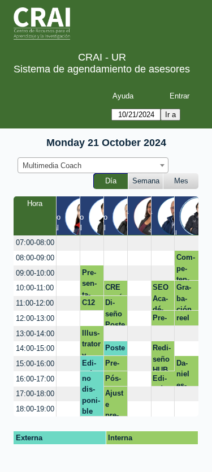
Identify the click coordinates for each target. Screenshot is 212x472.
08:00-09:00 (35, 258)
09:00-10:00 (35, 273)
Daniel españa (184, 372)
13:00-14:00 (35, 333)
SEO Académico (161, 297)
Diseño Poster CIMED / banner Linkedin (115, 312)
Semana (145, 181)
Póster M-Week (115, 380)
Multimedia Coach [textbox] (52, 165)
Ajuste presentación (114, 403)
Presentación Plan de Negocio (115, 365)
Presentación (89, 281)
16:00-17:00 (35, 379)
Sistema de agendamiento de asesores (102, 69)
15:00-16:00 (35, 363)
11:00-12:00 (35, 303)
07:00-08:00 (35, 242)
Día (110, 181)
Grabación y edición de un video (186, 297)
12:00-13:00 (35, 318)
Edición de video (91, 365)
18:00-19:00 (35, 409)
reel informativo (185, 320)
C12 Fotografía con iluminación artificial (92, 304)
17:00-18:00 (35, 393)
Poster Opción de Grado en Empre (115, 350)
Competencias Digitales (185, 267)
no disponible (91, 395)
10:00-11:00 (35, 288)
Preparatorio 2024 (161, 320)
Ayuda (123, 96)
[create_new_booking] (68, 243)
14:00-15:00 (35, 348)
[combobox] (93, 165)
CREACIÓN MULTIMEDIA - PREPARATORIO (114, 289)
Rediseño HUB (162, 357)
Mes (181, 181)
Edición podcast (160, 380)
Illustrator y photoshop (91, 342)
